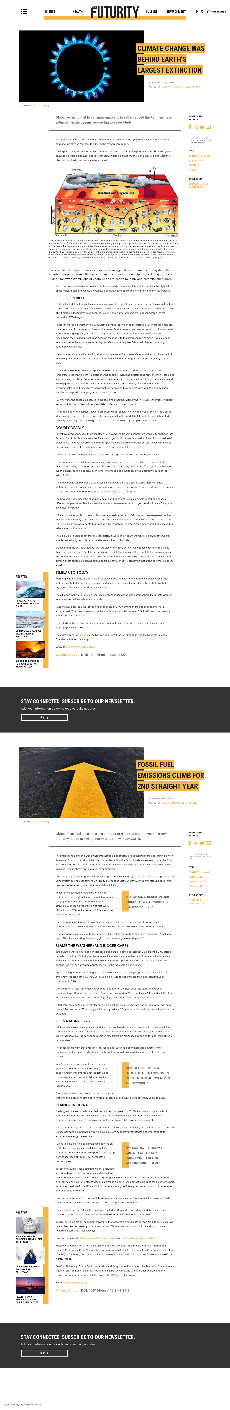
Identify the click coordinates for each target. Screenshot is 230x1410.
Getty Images (40, 105)
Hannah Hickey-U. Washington (181, 87)
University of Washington (199, 186)
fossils (194, 165)
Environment (176, 11)
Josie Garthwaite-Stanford (179, 803)
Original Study (66, 655)
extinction (196, 160)
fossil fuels (198, 881)
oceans (193, 170)
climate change (199, 156)
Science (49, 11)
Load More (115, 1379)
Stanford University (196, 902)
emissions (196, 877)
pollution (196, 886)
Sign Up (44, 717)
